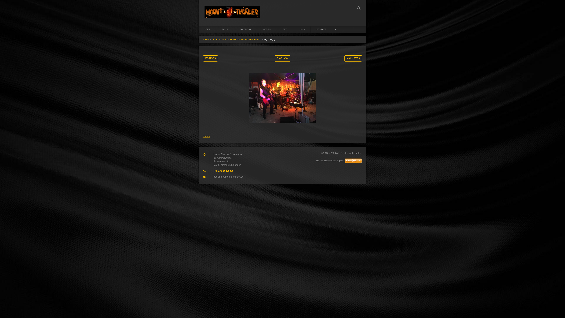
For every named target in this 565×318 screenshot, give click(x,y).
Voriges (210, 58)
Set (285, 29)
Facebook (245, 29)
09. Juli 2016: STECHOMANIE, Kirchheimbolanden (235, 39)
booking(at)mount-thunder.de (228, 176)
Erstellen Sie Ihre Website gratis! (330, 161)
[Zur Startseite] (232, 10)
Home (206, 39)
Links (302, 29)
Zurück (206, 136)
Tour (225, 29)
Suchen (358, 8)
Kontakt (321, 29)
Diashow (282, 58)
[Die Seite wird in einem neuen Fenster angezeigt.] (282, 98)
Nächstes (353, 58)
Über (207, 29)
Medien (267, 29)
